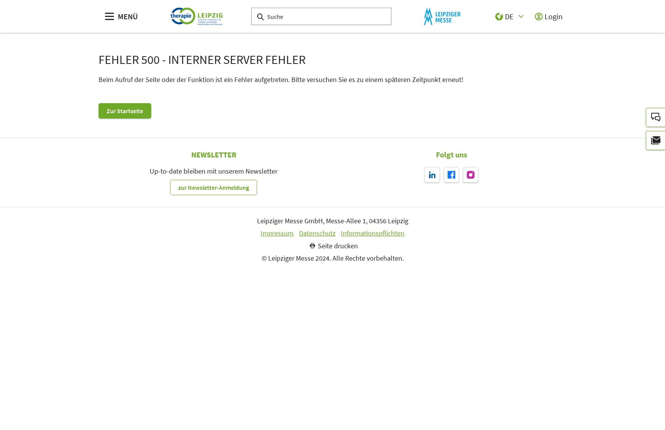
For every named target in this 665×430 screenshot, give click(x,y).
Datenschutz (317, 233)
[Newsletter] (655, 140)
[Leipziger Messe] (442, 16)
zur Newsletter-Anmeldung (213, 187)
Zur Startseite (125, 111)
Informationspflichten (372, 233)
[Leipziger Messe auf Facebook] (451, 174)
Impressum (277, 233)
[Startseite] (196, 16)
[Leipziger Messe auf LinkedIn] (432, 174)
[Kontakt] (655, 117)
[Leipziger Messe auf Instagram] (470, 174)
